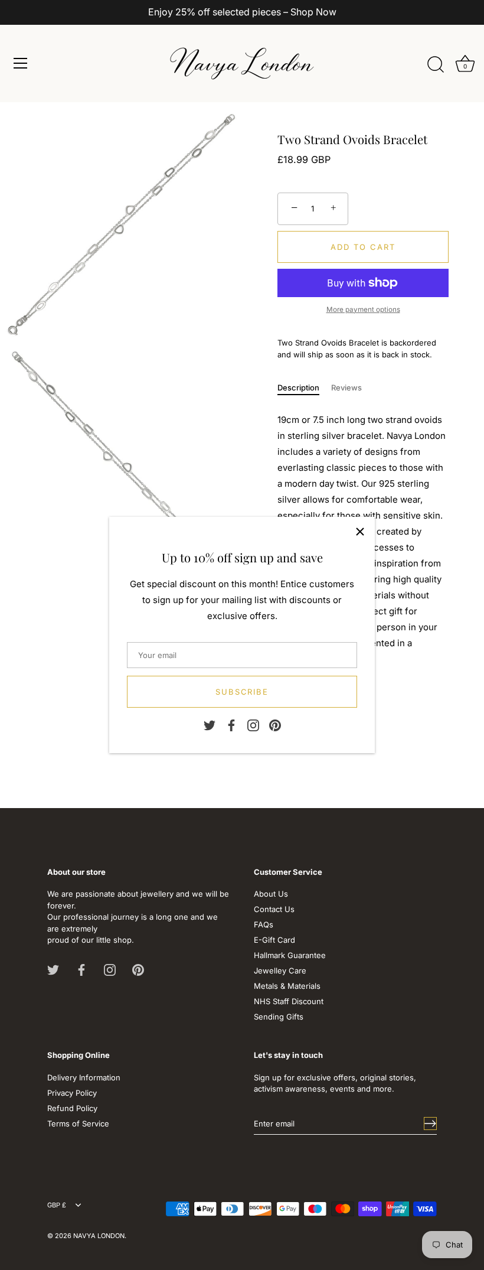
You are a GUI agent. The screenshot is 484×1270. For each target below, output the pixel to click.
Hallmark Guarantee (290, 955)
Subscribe (242, 691)
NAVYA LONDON (99, 1236)
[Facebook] (231, 725)
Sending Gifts (278, 1016)
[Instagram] (253, 725)
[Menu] (21, 63)
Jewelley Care (280, 970)
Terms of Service (78, 1123)
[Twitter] (209, 725)
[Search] (436, 65)
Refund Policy (72, 1108)
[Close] (360, 532)
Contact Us (274, 909)
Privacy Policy (72, 1093)
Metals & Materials (287, 986)
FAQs (263, 924)
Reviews (346, 387)
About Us (271, 893)
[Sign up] (430, 1123)
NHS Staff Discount (288, 1001)
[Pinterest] (275, 725)
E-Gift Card (274, 940)
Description (298, 387)
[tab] (304, 388)
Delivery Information (83, 1077)
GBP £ (56, 1205)
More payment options (363, 309)
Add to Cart (363, 247)
